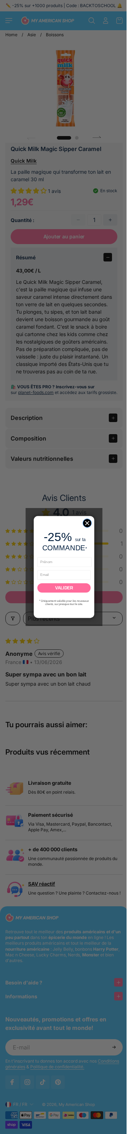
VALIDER (62, 587)
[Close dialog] (85, 523)
